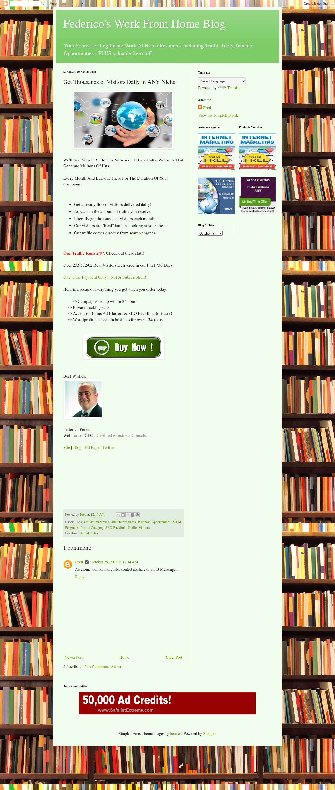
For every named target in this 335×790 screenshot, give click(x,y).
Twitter (109, 447)
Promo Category (92, 527)
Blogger (209, 733)
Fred (79, 562)
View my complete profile (218, 115)
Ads (79, 521)
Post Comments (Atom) (102, 666)
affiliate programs (123, 521)
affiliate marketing (96, 521)
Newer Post (73, 657)
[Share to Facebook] (132, 514)
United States (88, 533)
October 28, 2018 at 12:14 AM (114, 561)
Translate (234, 87)
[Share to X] (127, 514)
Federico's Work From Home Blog (144, 23)
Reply (79, 576)
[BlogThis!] (123, 514)
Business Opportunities (154, 521)
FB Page (92, 447)
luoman (176, 733)
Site (66, 447)
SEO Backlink (115, 527)
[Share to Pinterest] (137, 514)
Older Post (174, 657)
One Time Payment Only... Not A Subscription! (104, 277)
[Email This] (118, 514)
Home (124, 657)
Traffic (132, 527)
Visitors (144, 527)
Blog (77, 447)
